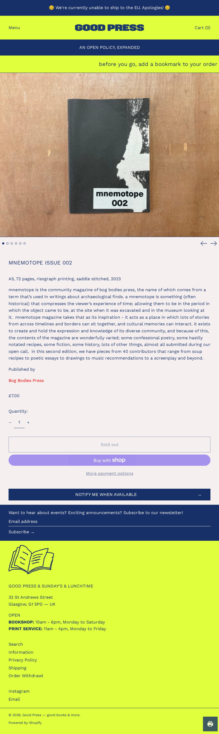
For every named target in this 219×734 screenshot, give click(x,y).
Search (16, 644)
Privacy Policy (23, 659)
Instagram (19, 691)
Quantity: (18, 411)
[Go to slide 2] (7, 243)
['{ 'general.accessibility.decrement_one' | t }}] (10, 422)
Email (14, 699)
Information (21, 652)
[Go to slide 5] (20, 243)
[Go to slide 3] (12, 243)
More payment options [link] (109, 473)
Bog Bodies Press (26, 380)
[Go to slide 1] (3, 243)
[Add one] (28, 422)
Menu (14, 27)
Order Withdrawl (26, 675)
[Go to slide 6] (25, 243)
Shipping (17, 667)
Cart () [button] (202, 27)
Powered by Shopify (25, 723)
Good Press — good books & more (50, 715)
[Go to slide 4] (16, 243)
